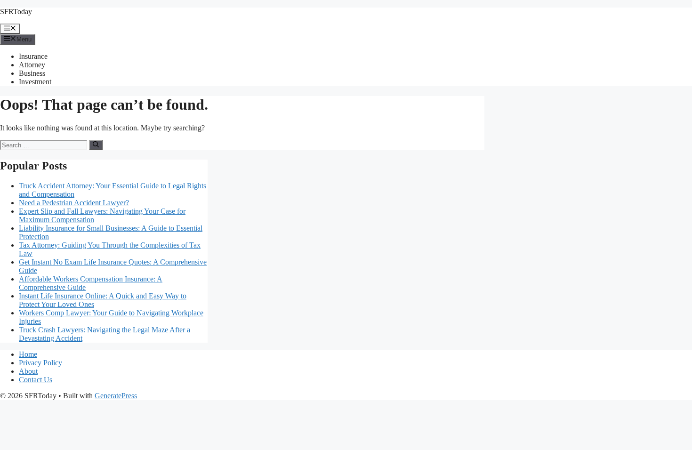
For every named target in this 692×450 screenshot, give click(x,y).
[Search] (96, 145)
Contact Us (35, 380)
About (28, 371)
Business (32, 73)
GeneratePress (116, 396)
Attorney (32, 65)
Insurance (33, 56)
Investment (35, 82)
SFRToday (16, 12)
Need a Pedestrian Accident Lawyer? (74, 203)
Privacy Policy (40, 363)
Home (28, 354)
